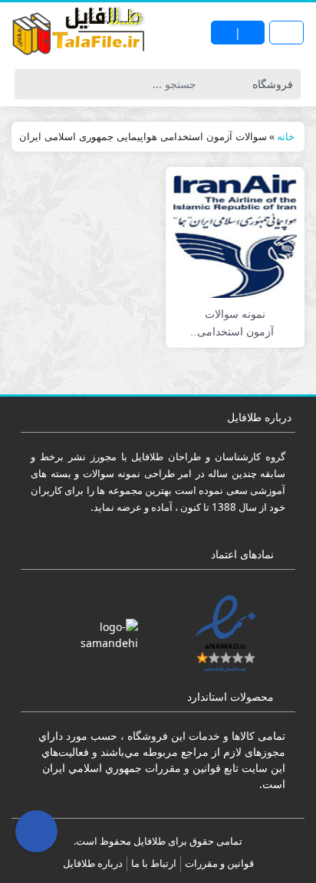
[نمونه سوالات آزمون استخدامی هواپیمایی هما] (235, 234)
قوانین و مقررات (219, 863)
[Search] (29, 84)
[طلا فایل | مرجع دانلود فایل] (79, 33)
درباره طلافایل (93, 863)
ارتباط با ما (153, 863)
